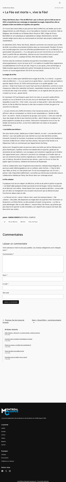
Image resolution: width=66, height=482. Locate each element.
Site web (6, 293)
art (4, 222)
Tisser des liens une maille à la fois (14, 351)
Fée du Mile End (13, 222)
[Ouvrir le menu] (60, 3)
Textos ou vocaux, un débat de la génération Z (18, 345)
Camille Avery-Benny (8, 7)
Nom (5, 275)
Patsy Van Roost (33, 222)
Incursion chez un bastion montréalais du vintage (18, 339)
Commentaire (8, 254)
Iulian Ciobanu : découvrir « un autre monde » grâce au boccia (22, 333)
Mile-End (22, 222)
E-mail (5, 284)
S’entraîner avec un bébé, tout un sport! (16, 357)
